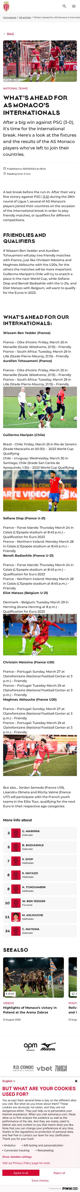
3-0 (45, 197)
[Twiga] (61, 1068)
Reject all (59, 1173)
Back (10, 33)
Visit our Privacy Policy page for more (26, 1163)
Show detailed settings (17, 1156)
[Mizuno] (48, 1046)
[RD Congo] (23, 1068)
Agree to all (21, 1173)
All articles (25, 17)
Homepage (9, 17)
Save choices (40, 1180)
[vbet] (44, 1068)
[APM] (30, 1046)
